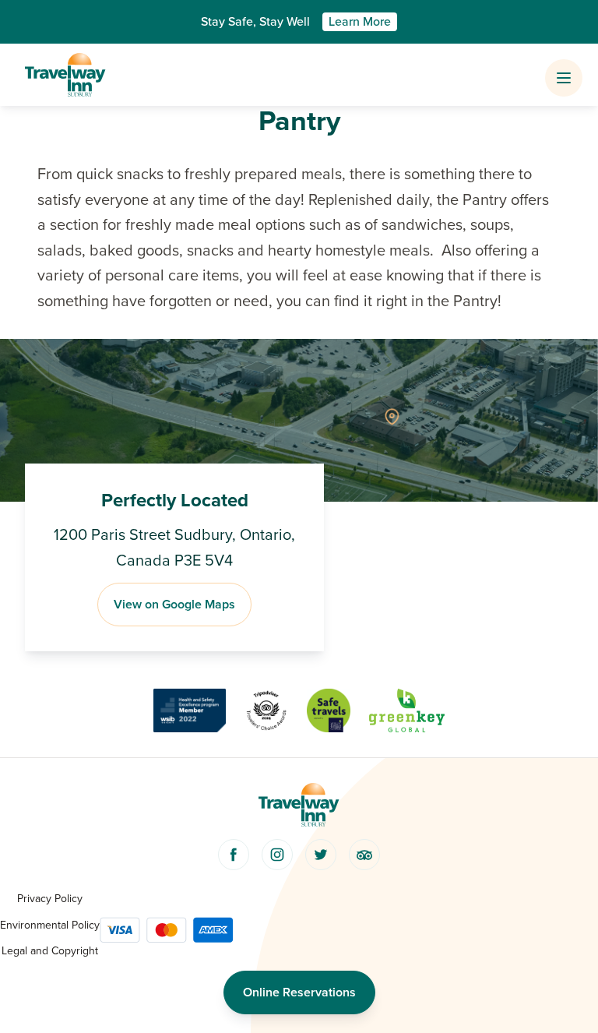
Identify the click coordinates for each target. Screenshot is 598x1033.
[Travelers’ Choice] (266, 710)
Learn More (360, 22)
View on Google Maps (174, 604)
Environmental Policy (50, 925)
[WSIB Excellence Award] (189, 710)
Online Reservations (299, 992)
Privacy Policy (50, 898)
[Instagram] (277, 854)
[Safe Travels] (328, 710)
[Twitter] (320, 854)
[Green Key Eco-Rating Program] (407, 710)
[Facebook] (233, 854)
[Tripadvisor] (364, 854)
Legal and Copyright (50, 950)
